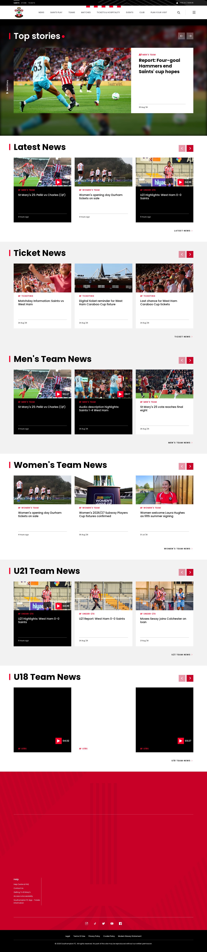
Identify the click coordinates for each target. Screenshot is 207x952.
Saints (16, 3)
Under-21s (149, 190)
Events (129, 12)
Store (23, 3)
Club (141, 12)
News (41, 12)
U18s (24, 719)
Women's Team (91, 190)
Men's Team (149, 54)
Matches (86, 12)
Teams (71, 12)
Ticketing (27, 296)
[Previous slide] (182, 148)
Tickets (31, 3)
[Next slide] (190, 148)
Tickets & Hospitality (108, 12)
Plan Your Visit (159, 12)
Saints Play (56, 12)
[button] (7, 93)
